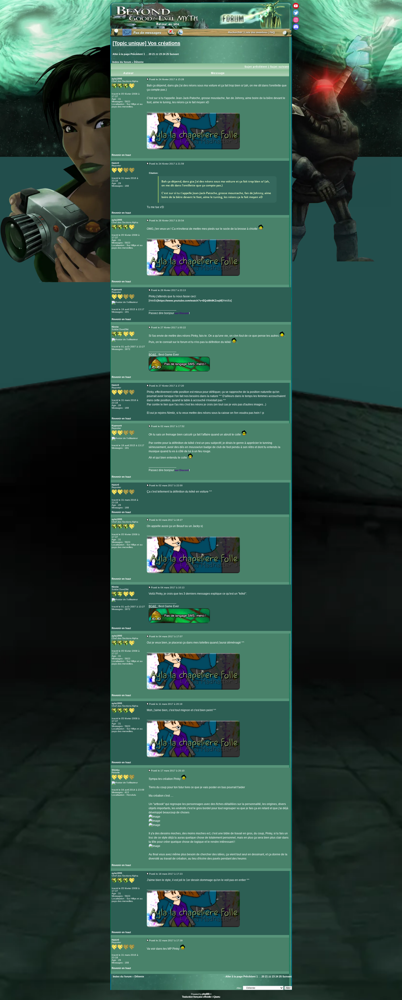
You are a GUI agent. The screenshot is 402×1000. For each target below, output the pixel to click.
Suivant (174, 54)
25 (167, 54)
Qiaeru (216, 996)
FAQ (272, 32)
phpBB (205, 994)
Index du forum (121, 62)
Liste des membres (256, 32)
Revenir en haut (121, 155)
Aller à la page (121, 54)
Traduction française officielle (196, 996)
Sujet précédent (256, 66)
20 (150, 54)
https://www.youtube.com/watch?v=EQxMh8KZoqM (190, 300)
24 (164, 54)
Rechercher (235, 32)
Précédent (137, 54)
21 (153, 54)
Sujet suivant (279, 66)
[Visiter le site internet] (155, 156)
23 (160, 54)
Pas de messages (147, 32)
